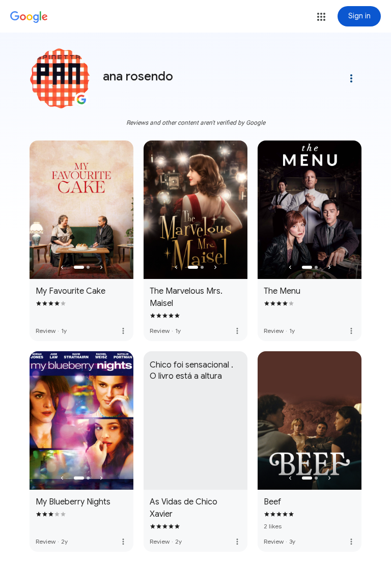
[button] (321, 17)
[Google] (29, 17)
